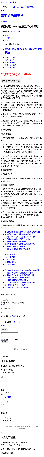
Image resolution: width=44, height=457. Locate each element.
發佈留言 (4, 342)
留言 (18, 316)
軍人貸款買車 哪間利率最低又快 (16, 242)
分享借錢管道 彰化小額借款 (15, 246)
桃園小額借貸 (10, 60)
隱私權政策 (36, 426)
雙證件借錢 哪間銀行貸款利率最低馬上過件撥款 (22, 232)
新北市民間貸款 (10, 65)
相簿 (6, 35)
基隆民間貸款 (10, 57)
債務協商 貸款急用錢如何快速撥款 (17, 249)
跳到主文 (4, 21)
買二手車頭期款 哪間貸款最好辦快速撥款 (20, 244)
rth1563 (3, 305)
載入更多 (4, 329)
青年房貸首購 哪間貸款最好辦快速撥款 (19, 234)
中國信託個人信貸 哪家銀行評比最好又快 (20, 237)
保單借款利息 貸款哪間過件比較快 (17, 239)
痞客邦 (14, 316)
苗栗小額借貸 (10, 67)
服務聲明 (22, 428)
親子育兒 (17, 322)
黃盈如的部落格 (12, 16)
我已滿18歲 (5, 453)
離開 (11, 453)
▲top (3, 325)
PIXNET (9, 426)
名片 (6, 40)
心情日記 (17, 31)
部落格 (7, 38)
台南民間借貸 (10, 62)
